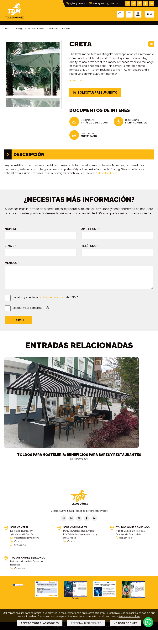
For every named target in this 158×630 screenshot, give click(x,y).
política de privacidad (52, 297)
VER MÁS (78, 80)
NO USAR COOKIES (125, 623)
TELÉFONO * (89, 245)
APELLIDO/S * (90, 229)
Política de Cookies (129, 616)
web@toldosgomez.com (107, 3)
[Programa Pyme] (133, 589)
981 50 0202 (77, 3)
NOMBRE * (11, 229)
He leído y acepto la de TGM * (45, 297)
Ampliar (76, 598)
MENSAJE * (12, 262)
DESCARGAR (94, 121)
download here (107, 173)
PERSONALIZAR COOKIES (86, 623)
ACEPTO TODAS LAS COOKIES (40, 623)
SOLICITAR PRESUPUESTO (97, 92)
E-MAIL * (10, 245)
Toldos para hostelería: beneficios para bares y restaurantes (79, 455)
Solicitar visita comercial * (28, 307)
